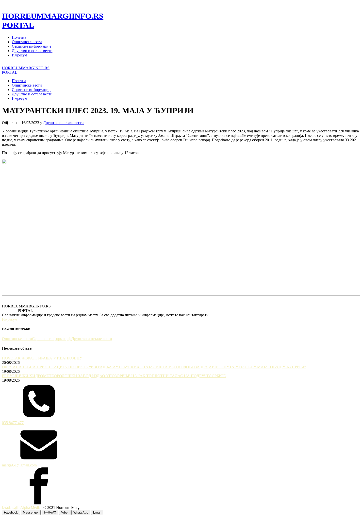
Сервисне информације (31, 46)
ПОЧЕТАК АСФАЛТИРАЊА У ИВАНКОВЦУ (42, 358)
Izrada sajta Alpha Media (21, 507)
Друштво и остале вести (32, 51)
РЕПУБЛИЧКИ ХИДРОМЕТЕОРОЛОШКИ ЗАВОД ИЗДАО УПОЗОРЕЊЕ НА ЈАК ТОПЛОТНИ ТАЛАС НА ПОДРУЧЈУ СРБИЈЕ (114, 376)
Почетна (19, 37)
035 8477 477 (13, 423)
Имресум (19, 55)
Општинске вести (27, 42)
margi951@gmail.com (19, 465)
